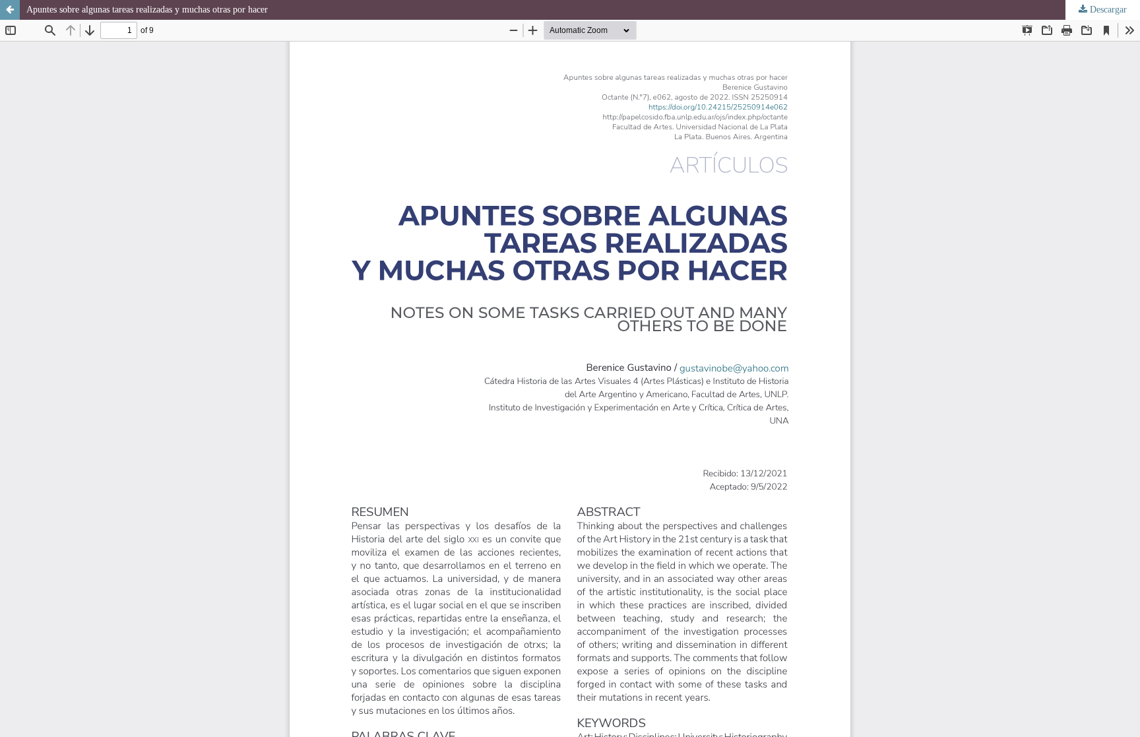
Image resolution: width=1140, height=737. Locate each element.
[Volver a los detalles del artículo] (10, 10)
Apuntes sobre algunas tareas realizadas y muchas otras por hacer (147, 10)
